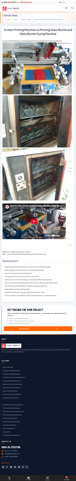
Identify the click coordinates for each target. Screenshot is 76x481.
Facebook (3, 467)
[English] (2, 2)
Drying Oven (6, 432)
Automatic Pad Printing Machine (12, 384)
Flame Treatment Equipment (11, 435)
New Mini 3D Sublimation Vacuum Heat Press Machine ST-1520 (25, 292)
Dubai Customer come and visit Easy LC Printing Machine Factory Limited (28, 280)
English (63, 2)
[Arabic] (5, 2)
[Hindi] (24, 2)
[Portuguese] (22, 2)
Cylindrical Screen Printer (10, 398)
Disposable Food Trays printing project (17, 289)
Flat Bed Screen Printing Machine (13, 405)
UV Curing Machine (8, 428)
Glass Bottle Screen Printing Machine (14, 377)
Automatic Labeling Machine (11, 370)
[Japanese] (18, 2)
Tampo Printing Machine (10, 391)
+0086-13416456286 (11, 456)
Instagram (23, 467)
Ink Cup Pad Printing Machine (12, 387)
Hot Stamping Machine (10, 418)
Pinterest (15, 467)
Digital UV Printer (8, 367)
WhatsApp (27, 467)
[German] (13, 2)
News (15, 19)
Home (8, 19)
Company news (10, 15)
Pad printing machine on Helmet (21, 252)
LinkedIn (11, 467)
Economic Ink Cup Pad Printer (12, 394)
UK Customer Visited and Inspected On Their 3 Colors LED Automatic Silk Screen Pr (31, 283)
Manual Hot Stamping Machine (12, 415)
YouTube (19, 467)
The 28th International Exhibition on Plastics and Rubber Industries (26, 286)
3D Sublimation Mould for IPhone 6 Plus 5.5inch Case (22, 276)
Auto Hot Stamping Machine (11, 421)
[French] (7, 2)
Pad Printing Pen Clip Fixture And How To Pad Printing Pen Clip (24, 270)
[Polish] (28, 2)
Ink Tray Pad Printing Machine (11, 381)
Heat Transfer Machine (10, 425)
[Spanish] (9, 2)
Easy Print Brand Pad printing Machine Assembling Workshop (26, 254)
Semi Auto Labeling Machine (11, 374)
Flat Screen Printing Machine (11, 408)
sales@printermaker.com (11, 453)
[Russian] (11, 2)
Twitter (7, 467)
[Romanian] (26, 2)
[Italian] (16, 2)
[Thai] (31, 2)
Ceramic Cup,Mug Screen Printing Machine (18, 273)
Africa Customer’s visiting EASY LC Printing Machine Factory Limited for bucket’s (31, 295)
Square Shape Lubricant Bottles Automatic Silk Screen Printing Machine (27, 267)
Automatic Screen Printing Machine (13, 411)
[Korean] (20, 2)
